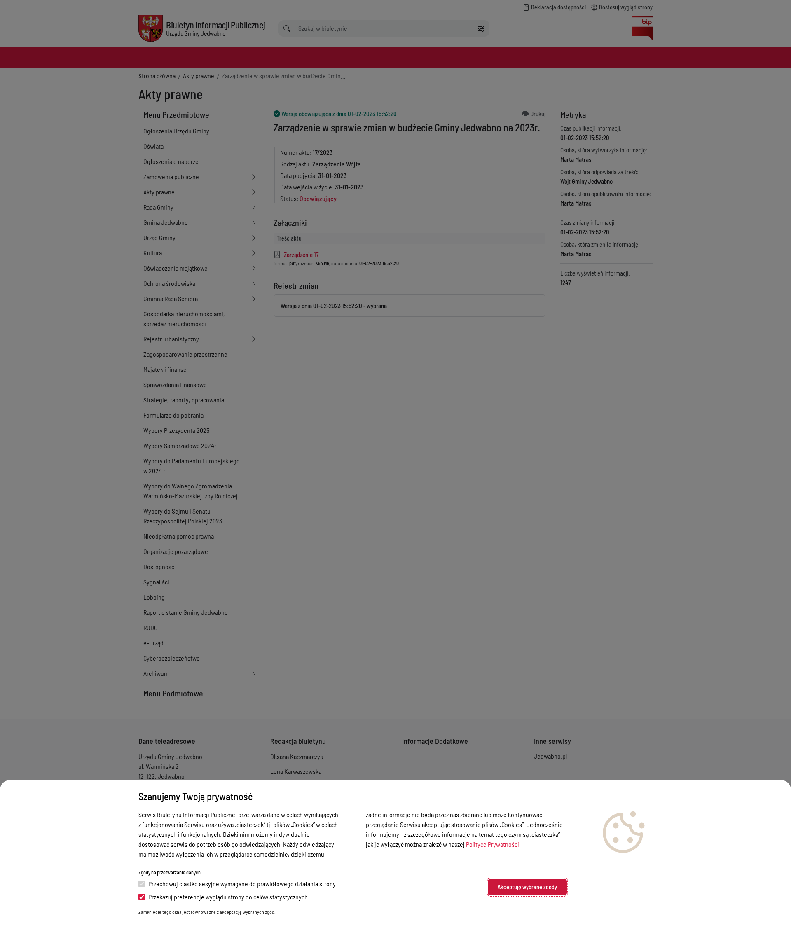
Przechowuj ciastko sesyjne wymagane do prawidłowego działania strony (242, 884)
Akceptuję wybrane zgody (527, 886)
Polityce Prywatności (492, 844)
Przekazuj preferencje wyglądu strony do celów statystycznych (228, 897)
